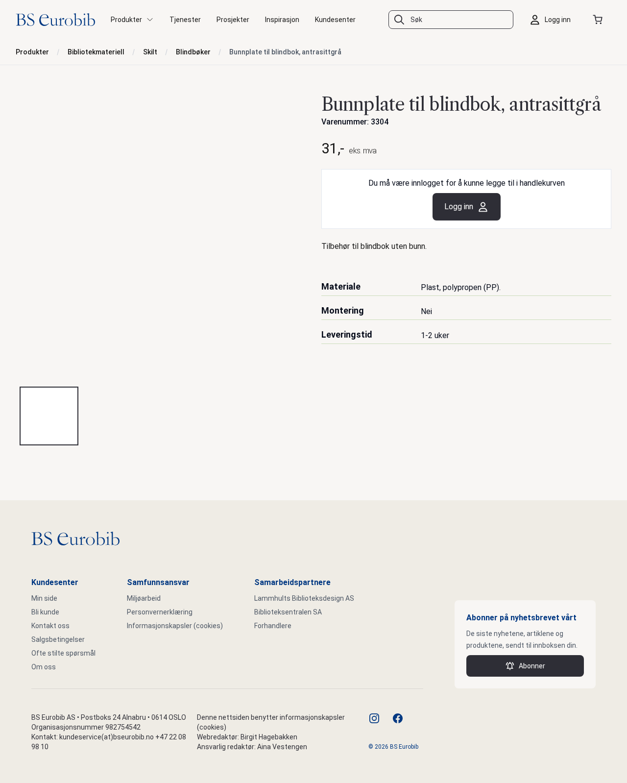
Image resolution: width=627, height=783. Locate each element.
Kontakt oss (50, 626)
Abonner (532, 666)
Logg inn (458, 206)
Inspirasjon (282, 20)
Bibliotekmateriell (96, 52)
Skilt (150, 52)
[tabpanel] (161, 234)
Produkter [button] (126, 20)
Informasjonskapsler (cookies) (175, 626)
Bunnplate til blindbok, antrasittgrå (285, 52)
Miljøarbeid (144, 598)
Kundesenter (335, 20)
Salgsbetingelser (58, 639)
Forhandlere (272, 626)
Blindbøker (193, 52)
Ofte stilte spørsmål (63, 653)
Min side (44, 598)
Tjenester (185, 20)
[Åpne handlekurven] (599, 19)
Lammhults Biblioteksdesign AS (304, 598)
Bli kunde (45, 612)
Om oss (43, 667)
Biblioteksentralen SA (288, 612)
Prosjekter (233, 20)
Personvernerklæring (160, 612)
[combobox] (450, 19)
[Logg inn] (552, 19)
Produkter (32, 52)
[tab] (49, 416)
